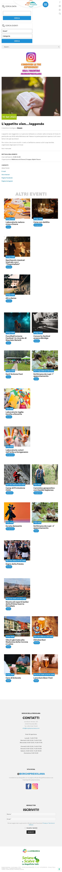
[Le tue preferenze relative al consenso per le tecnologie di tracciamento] (59, 869)
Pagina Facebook (7, 178)
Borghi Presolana (6, 867)
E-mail (4, 171)
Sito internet (6, 174)
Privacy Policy (51, 867)
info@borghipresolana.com (31, 728)
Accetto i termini (31, 828)
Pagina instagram (7, 181)
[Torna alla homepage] (31, 4)
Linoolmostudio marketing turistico (15, 869)
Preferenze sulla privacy (15, 868)
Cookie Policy (5, 868)
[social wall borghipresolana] (31, 63)
